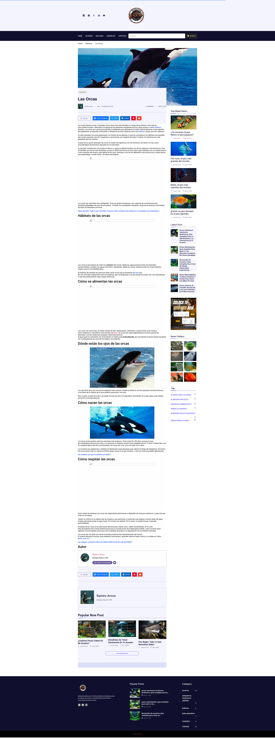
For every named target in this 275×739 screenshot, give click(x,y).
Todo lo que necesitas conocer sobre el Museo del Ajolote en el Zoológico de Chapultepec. (125, 211)
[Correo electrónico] (114, 562)
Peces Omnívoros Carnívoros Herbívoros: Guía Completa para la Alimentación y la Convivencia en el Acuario (187, 236)
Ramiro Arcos (88, 106)
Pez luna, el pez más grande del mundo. (181, 159)
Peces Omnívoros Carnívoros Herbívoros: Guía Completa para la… (155, 692)
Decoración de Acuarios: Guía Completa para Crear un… (153, 714)
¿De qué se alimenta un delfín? (99, 455)
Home (80, 43)
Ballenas (89, 43)
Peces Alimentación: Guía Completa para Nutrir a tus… (155, 703)
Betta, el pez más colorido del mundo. (181, 186)
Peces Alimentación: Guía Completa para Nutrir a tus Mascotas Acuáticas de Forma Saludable (187, 251)
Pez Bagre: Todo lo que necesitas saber (150, 643)
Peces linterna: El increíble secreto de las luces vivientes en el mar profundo (187, 288)
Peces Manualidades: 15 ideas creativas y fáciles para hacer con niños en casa (188, 278)
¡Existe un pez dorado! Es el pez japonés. (182, 212)
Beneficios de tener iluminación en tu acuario (120, 641)
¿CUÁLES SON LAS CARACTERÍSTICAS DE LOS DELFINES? (110, 542)
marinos (114, 333)
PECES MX (140, 734)
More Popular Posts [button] (122, 653)
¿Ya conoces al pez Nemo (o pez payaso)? (182, 133)
